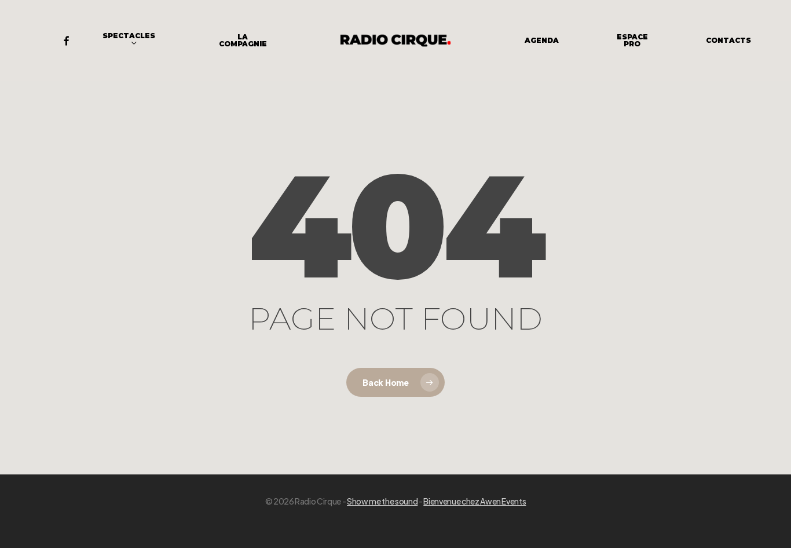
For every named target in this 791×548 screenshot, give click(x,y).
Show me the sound (382, 501)
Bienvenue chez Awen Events (474, 501)
